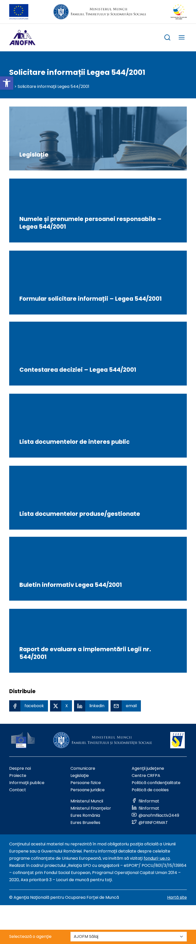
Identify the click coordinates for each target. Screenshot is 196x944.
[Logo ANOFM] (22, 37)
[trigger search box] (167, 38)
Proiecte (17, 775)
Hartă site (177, 897)
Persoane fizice (85, 783)
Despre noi (20, 768)
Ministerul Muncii (86, 801)
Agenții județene (148, 768)
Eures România (85, 815)
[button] (6, 83)
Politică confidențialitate (156, 783)
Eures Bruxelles (85, 822)
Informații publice (26, 783)
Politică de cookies (150, 790)
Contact (17, 790)
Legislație (79, 775)
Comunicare (82, 768)
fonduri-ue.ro (157, 858)
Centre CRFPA (146, 775)
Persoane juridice (87, 790)
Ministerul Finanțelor (90, 808)
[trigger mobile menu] (182, 38)
